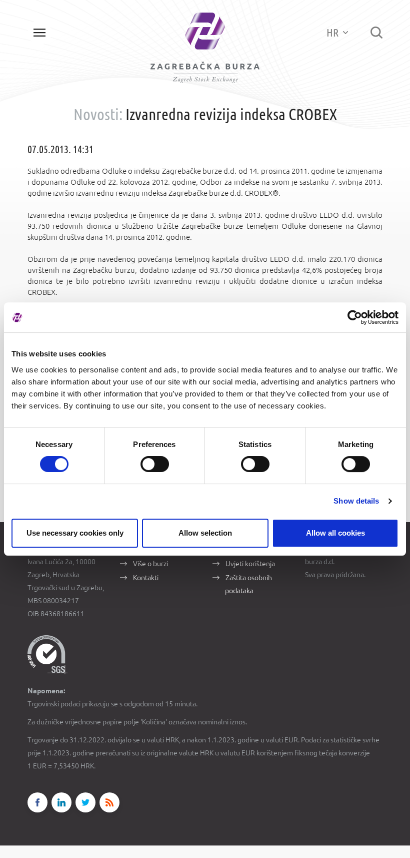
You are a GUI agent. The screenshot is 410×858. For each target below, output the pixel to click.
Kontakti (145, 578)
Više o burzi (150, 564)
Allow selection (205, 533)
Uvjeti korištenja (250, 564)
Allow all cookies (335, 533)
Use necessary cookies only (75, 533)
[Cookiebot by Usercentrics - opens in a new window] (354, 317)
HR (333, 32)
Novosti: (98, 114)
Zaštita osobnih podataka (248, 584)
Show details (356, 501)
